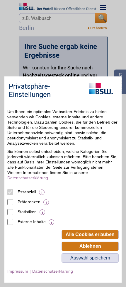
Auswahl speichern (90, 257)
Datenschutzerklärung (27, 177)
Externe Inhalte (32, 221)
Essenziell (27, 191)
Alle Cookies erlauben (90, 234)
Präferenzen (29, 201)
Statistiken (27, 211)
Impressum (17, 271)
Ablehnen (90, 246)
